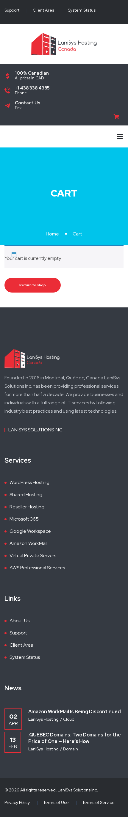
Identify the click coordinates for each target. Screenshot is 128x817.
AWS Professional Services (37, 568)
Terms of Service (98, 802)
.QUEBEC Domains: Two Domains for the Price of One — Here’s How (74, 738)
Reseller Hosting (27, 507)
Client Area (43, 10)
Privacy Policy (17, 802)
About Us (19, 621)
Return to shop (32, 285)
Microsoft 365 (24, 519)
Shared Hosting (26, 494)
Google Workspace (30, 531)
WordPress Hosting (29, 482)
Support (11, 10)
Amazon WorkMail (28, 543)
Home (52, 234)
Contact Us (27, 103)
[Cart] (119, 117)
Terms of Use (56, 802)
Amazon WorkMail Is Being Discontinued (74, 711)
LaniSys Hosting (43, 719)
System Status (82, 10)
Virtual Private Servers (33, 555)
